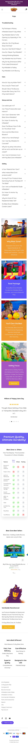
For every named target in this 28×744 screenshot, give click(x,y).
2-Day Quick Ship (6, 684)
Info (2, 705)
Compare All (5, 687)
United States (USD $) (13, 730)
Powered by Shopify (14, 740)
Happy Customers (6, 707)
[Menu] (2, 9)
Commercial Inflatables (8, 697)
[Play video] (14, 270)
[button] (11, 421)
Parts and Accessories (7, 699)
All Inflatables (5, 682)
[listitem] (14, 3)
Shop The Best (8, 627)
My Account (4, 710)
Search (3, 702)
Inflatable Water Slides (7, 692)
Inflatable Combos (6, 694)
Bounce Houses (5, 690)
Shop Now (14, 383)
